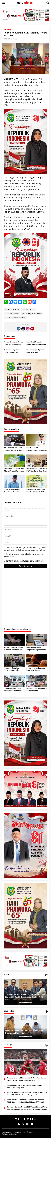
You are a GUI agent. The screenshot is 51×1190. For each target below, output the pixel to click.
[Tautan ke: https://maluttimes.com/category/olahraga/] (46, 1045)
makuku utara (28, 309)
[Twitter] (23, 328)
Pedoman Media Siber (9, 1134)
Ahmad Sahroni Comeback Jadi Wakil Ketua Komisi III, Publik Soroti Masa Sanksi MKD (25, 996)
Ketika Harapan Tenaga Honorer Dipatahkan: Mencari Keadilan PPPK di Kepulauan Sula (13, 490)
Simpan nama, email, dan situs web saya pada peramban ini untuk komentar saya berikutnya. (25, 548)
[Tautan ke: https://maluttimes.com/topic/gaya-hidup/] (46, 1011)
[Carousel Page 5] (31, 1002)
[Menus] (4, 3)
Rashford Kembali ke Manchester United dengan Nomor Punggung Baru (24, 1086)
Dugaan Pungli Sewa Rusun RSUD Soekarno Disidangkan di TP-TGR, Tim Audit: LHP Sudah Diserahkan (36, 690)
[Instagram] (28, 328)
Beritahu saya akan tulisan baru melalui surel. (26, 561)
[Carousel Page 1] (20, 1002)
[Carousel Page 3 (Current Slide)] (25, 1002)
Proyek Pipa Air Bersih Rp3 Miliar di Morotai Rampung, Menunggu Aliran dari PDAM (14, 470)
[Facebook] (19, 328)
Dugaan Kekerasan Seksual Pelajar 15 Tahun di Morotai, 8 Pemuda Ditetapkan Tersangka (14, 343)
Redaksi (30, 1132)
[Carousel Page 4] (28, 1002)
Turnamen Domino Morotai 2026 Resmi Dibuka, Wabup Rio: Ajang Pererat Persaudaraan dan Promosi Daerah (27, 1108)
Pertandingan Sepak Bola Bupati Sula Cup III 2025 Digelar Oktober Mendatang (36, 490)
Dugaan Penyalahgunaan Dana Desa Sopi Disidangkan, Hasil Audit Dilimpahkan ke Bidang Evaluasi (35, 351)
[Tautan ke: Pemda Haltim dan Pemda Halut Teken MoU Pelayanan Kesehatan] (25, 1027)
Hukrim (6, 40)
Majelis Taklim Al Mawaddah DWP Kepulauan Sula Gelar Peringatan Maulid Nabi (36, 470)
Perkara (7, 29)
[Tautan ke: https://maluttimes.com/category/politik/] (46, 975)
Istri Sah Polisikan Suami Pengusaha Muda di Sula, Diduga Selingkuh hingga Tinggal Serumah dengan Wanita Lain (13, 449)
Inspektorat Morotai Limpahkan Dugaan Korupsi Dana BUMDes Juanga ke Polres (36, 343)
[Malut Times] (26, 2)
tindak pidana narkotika (15, 317)
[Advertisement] (25, 599)
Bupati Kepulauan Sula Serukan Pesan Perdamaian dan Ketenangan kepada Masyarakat (36, 449)
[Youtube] (32, 328)
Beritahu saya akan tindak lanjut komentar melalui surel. (24, 555)
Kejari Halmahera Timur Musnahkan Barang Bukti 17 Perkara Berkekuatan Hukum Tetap (14, 690)
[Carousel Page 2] (22, 1002)
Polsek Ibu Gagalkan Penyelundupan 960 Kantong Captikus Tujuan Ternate (13, 351)
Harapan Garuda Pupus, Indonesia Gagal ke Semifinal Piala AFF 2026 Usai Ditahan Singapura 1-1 (27, 1094)
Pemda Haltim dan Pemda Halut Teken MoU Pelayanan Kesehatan (24, 1032)
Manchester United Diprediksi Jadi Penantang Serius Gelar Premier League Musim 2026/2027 (26, 1079)
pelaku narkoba (12, 313)
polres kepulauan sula (32, 313)
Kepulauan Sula (12, 40)
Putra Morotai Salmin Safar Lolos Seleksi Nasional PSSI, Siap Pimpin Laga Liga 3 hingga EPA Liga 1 (25, 1101)
